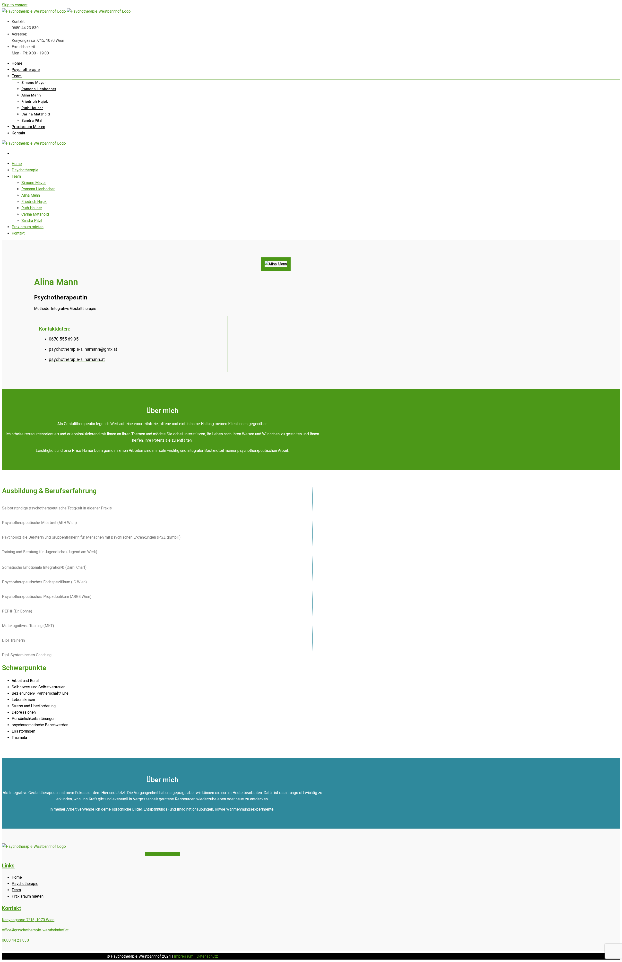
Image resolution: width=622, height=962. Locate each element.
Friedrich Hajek (34, 101)
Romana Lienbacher (38, 89)
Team (17, 76)
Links (8, 866)
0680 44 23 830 (15, 940)
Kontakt (18, 133)
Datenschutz (207, 956)
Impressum (183, 956)
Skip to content (14, 5)
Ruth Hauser (32, 108)
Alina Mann (31, 95)
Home (17, 63)
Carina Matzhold (35, 114)
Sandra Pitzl (31, 120)
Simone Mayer (33, 82)
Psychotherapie (26, 69)
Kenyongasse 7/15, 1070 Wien (28, 920)
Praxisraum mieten (28, 126)
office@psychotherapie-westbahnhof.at (35, 930)
